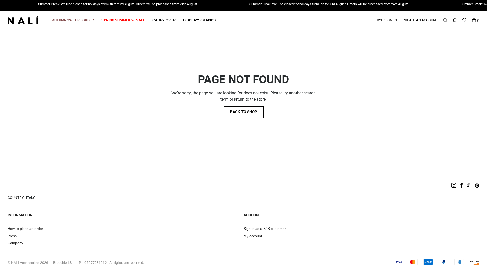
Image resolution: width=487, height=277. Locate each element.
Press (12, 236)
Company (15, 243)
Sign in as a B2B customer (265, 228)
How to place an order (25, 228)
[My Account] (455, 20)
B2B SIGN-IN (387, 20)
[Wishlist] (464, 20)
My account (253, 236)
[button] (73, 20)
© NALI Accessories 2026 (28, 262)
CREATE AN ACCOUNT (420, 20)
